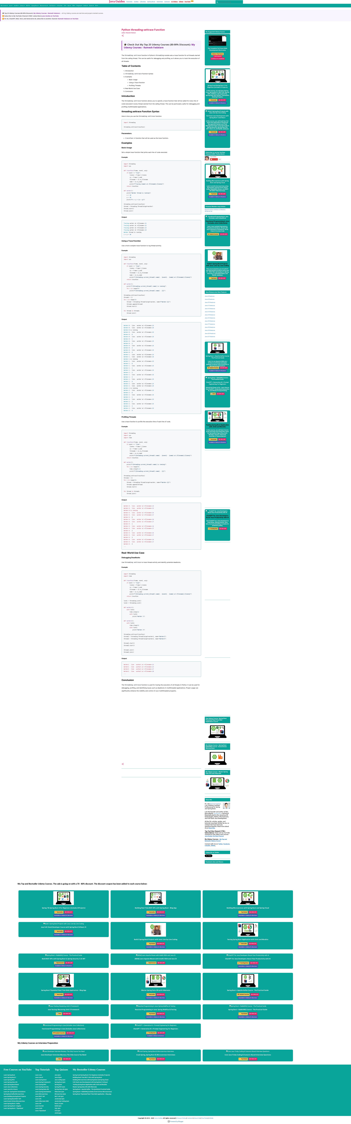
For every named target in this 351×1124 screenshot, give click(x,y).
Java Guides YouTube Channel (214, 836)
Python (91, 5)
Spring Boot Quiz (60, 1082)
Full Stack (52, 5)
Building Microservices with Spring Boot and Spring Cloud (90, 1079)
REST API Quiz (59, 1096)
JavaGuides (217, 813)
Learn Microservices (41, 1094)
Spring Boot (34, 5)
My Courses (4, 5)
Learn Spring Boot (9, 1075)
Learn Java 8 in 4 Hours (11, 1089)
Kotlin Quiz (58, 1106)
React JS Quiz (59, 1103)
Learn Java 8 (39, 1077)
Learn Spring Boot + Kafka (12, 1103)
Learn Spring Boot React (11, 1084)
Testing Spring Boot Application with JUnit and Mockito (90, 1084)
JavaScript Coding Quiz (62, 1101)
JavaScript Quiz (59, 1099)
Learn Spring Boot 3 (10, 1077)
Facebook (226, 844)
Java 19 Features (210, 330)
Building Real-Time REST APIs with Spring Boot (87, 1077)
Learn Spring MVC (9, 1079)
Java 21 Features (210, 336)
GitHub (213, 845)
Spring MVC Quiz (60, 1087)
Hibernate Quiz (59, 1091)
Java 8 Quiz (58, 1077)
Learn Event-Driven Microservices (14, 1101)
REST (27, 5)
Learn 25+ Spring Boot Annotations (14, 1091)
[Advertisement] (161, 706)
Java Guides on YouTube (50, 16)
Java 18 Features (210, 327)
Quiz (69, 5)
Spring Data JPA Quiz (61, 1089)
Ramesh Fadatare (215, 804)
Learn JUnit (38, 1108)
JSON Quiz (58, 1113)
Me (96, 5)
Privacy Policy (181, 1118)
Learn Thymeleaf (40, 1110)
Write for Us (208, 211)
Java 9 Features (209, 299)
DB (73, 5)
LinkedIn (207, 845)
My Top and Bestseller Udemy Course (216, 840)
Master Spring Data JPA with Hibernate (85, 1087)
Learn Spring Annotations (43, 1091)
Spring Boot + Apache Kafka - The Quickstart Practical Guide (91, 1089)
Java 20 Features (210, 333)
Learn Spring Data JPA (10, 1082)
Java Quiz (58, 1075)
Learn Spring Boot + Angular (12, 1106)
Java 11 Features (210, 305)
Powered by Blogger (176, 1121)
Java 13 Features (210, 311)
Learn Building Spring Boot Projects (15, 1096)
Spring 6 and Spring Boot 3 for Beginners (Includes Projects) (91, 1075)
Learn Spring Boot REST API (12, 1099)
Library (22, 5)
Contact (190, 1118)
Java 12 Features (210, 308)
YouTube (60, 5)
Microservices (43, 5)
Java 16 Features (210, 321)
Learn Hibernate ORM (42, 1101)
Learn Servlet (39, 1106)
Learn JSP (38, 1103)
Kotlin (85, 5)
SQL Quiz (58, 1108)
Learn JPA (38, 1099)
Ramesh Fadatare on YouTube (68, 19)
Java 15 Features (210, 318)
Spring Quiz (58, 1084)
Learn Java (38, 1075)
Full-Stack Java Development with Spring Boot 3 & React (90, 1082)
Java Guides (159, 1118)
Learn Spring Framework (42, 1082)
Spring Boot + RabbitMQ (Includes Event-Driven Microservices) (92, 1091)
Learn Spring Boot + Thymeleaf (13, 1108)
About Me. (212, 828)
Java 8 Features (209, 296)
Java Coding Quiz (60, 1079)
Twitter (220, 844)
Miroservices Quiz (60, 1094)
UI (64, 5)
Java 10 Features (210, 302)
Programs (79, 5)
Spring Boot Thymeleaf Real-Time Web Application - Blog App (92, 1094)
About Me (197, 1118)
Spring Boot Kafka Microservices (14, 1094)
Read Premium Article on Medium (215, 209)
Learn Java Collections (11, 1087)
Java (10, 5)
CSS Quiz (57, 1110)
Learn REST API (40, 1096)
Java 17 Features (210, 324)
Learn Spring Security (42, 1087)
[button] (123, 36)
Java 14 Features (210, 315)
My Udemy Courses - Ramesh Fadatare (46, 13)
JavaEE (16, 5)
